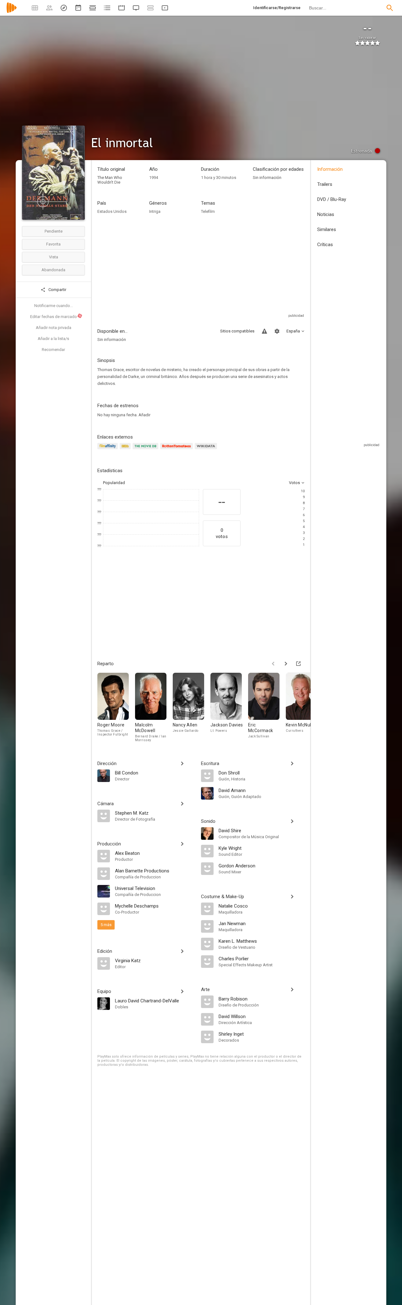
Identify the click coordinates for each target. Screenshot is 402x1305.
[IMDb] (126, 449)
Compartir (56, 289)
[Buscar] (389, 8)
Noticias (325, 214)
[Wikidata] (207, 449)
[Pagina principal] (11, 11)
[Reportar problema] (264, 331)
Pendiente (53, 231)
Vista (53, 257)
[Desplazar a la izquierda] (273, 663)
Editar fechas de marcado (56, 316)
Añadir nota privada (53, 327)
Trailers (324, 184)
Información (330, 169)
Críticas (325, 244)
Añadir (144, 415)
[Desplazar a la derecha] (286, 663)
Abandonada (53, 269)
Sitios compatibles (237, 331)
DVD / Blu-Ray (331, 199)
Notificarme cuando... (53, 305)
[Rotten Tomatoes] (177, 449)
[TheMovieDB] (146, 449)
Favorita (53, 244)
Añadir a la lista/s (53, 338)
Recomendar (53, 349)
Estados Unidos (112, 211)
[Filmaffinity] (108, 449)
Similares (326, 229)
